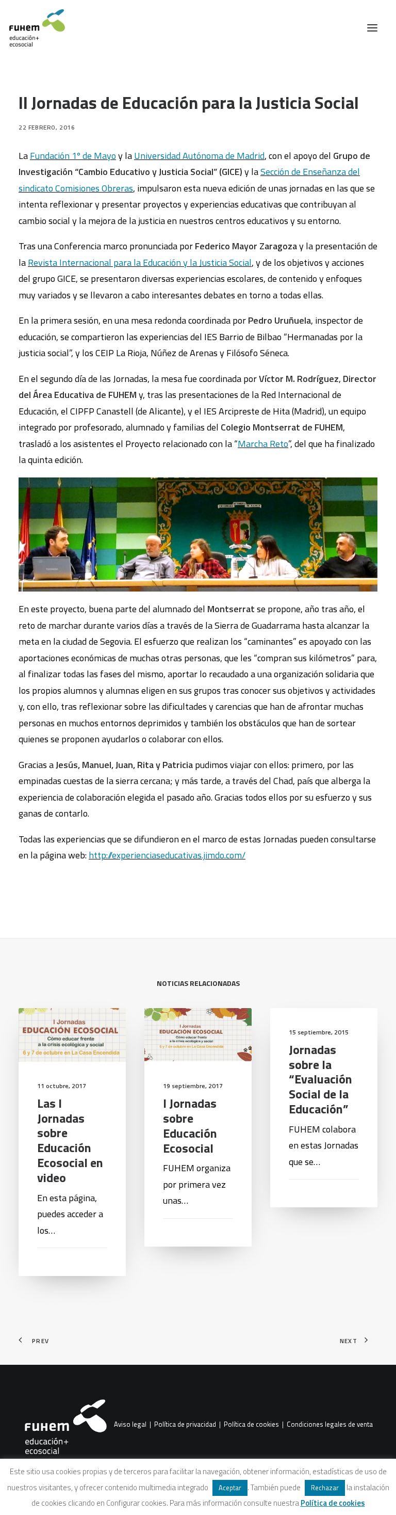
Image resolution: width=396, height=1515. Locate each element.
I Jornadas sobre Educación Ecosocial (190, 1125)
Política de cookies (251, 1424)
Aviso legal (130, 1424)
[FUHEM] (32, 27)
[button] (372, 28)
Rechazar (325, 1487)
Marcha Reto (263, 444)
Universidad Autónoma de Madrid (199, 156)
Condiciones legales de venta (330, 1424)
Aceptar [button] (230, 1487)
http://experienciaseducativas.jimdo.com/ (167, 855)
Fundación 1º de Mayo (73, 156)
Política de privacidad (185, 1424)
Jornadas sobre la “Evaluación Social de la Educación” (320, 1079)
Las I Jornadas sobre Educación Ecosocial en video (70, 1140)
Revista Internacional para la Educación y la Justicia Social (140, 262)
